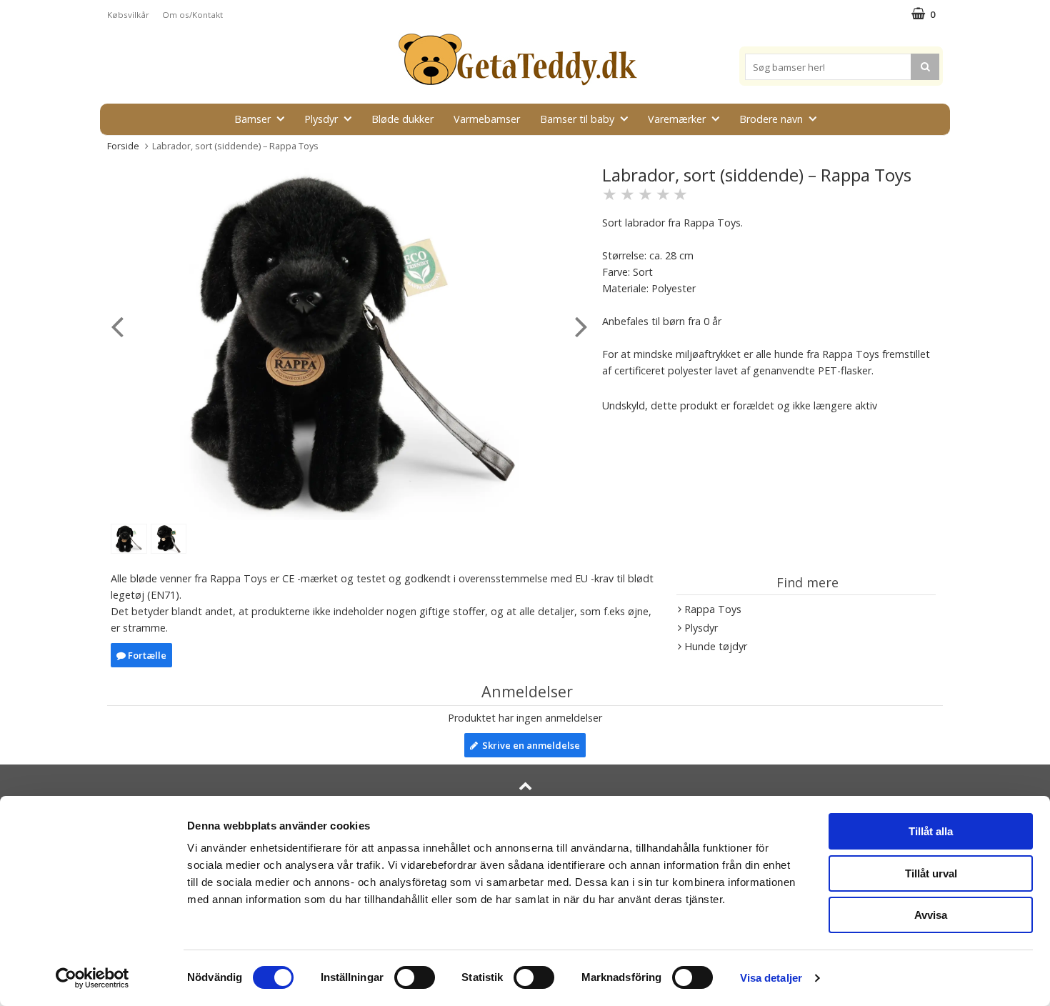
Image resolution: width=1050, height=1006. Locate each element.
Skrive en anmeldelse (529, 745)
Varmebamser (487, 119)
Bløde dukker (402, 119)
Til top (525, 804)
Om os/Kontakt (192, 14)
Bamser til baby (577, 119)
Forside (123, 145)
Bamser (252, 119)
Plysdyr (321, 119)
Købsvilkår (128, 14)
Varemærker (677, 119)
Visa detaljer (771, 978)
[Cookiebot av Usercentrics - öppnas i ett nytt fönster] (92, 978)
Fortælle (146, 655)
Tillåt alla (931, 831)
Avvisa (930, 915)
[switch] (414, 977)
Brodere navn (771, 119)
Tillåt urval (931, 873)
